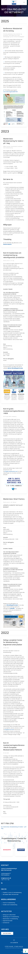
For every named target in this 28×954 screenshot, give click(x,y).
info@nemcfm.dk (9, 729)
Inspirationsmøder (7, 920)
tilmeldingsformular (12, 605)
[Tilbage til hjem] (14, 2)
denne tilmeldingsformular (15, 368)
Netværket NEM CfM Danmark (10, 894)
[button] (24, 2)
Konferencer (6, 922)
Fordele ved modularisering (10, 904)
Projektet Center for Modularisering (12, 892)
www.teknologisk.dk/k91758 (10, 91)
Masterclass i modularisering (10, 918)
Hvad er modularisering (9, 902)
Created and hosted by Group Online (14, 948)
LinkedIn (12, 608)
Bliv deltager (7, 933)
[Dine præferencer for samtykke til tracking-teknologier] (25, 951)
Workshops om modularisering (11, 916)
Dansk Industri (7, 244)
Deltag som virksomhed (9, 914)
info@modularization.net (11, 471)
